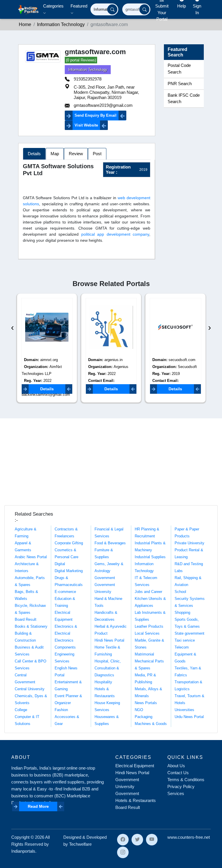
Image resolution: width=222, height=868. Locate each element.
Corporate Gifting (69, 543)
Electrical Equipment (134, 765)
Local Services (147, 633)
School (180, 591)
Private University (189, 543)
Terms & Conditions (185, 779)
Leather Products (149, 626)
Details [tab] (34, 153)
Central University (30, 689)
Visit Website (86, 125)
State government (189, 633)
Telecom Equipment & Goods (185, 654)
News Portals (146, 703)
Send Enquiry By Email (95, 115)
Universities (184, 710)
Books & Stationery (31, 626)
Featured (79, 5)
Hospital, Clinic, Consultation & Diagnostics (108, 668)
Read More (38, 806)
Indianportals (23, 851)
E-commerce (65, 591)
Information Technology (87, 69)
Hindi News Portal (109, 640)
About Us (176, 765)
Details (47, 389)
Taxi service (185, 640)
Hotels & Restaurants (135, 800)
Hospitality (103, 682)
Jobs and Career (148, 591)
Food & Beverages (110, 543)
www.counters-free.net (188, 837)
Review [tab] (76, 153)
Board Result (25, 619)
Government (105, 578)
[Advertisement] (111, 461)
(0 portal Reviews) (81, 60)
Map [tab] (55, 153)
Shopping (182, 612)
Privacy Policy (181, 786)
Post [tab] (97, 153)
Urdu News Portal (189, 717)
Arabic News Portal (31, 557)
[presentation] (12, 327)
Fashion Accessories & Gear (67, 717)
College (21, 710)
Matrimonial (144, 654)
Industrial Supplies (150, 557)
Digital (60, 564)
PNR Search (180, 83)
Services (175, 793)
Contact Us (178, 772)
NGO (139, 710)
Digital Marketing (69, 571)
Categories (53, 5)
